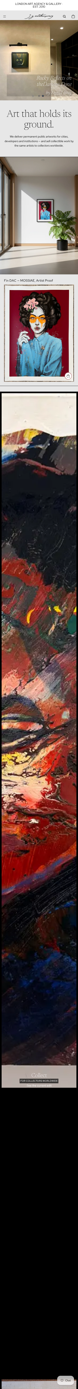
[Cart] (73, 16)
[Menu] (4, 16)
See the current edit (39, 1085)
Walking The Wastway (49, 90)
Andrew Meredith (50, 82)
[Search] (64, 16)
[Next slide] (71, 60)
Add (71, 376)
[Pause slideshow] (33, 96)
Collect (39, 1075)
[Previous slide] (6, 60)
